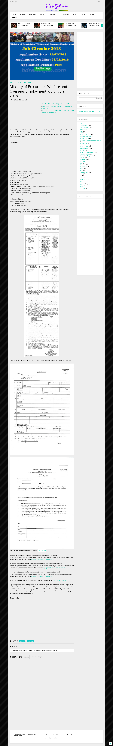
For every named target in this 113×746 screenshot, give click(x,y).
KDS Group (82, 161)
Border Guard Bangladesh (86, 156)
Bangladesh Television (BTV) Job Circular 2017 (55, 104)
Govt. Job (23, 14)
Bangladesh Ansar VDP (85, 136)
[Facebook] (10, 1)
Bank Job (42, 14)
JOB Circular (27, 82)
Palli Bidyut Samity (84, 172)
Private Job (52, 14)
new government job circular (90, 111)
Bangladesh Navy (84, 145)
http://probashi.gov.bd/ (59, 580)
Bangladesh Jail (83, 143)
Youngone (82, 188)
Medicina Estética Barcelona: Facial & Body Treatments (24, 25)
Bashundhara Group (85, 154)
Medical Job (83, 165)
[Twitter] (13, 1)
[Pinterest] (16, 1)
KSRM (81, 163)
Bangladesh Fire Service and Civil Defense (90, 140)
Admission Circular (84, 127)
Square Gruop (83, 179)
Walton (81, 186)
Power (81, 174)
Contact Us (55, 735)
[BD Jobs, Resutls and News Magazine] (56, 10)
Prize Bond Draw (64, 14)
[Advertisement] (24, 115)
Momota (82, 168)
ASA (81, 124)
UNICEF (82, 183)
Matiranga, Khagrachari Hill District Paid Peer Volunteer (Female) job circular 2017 (57, 111)
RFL (81, 176)
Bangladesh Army (84, 138)
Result (92, 14)
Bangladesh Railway (85, 148)
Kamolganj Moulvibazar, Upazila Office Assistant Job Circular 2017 (56, 107)
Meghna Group (83, 167)
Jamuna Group (83, 159)
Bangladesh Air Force (85, 135)
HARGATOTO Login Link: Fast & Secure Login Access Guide (94, 25)
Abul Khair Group (84, 125)
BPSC (75, 14)
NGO (81, 170)
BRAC (81, 133)
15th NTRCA (15, 17)
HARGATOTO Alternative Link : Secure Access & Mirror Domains (71, 25)
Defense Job (32, 14)
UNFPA (81, 181)
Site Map (55, 738)
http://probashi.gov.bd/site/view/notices (42, 559)
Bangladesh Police (84, 147)
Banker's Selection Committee (87, 152)
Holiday (83, 14)
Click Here (41, 550)
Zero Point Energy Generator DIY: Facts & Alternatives (47, 25)
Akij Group (82, 129)
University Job (83, 185)
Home (14, 14)
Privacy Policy (47, 738)
